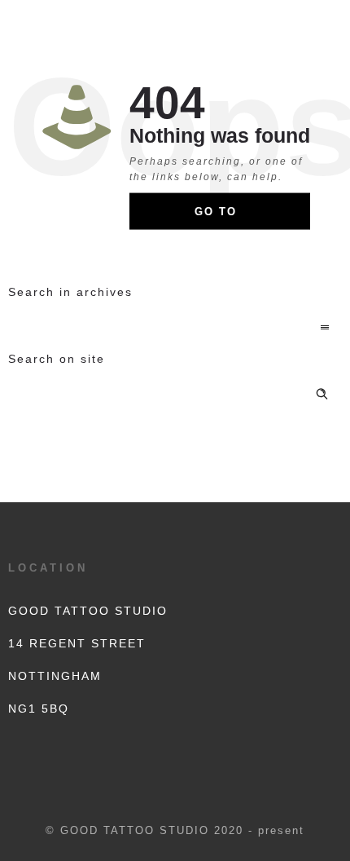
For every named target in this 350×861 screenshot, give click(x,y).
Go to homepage (232, 217)
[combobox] (175, 328)
